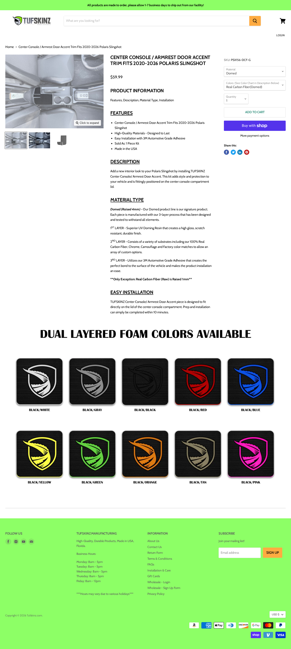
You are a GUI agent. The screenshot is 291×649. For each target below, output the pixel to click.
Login (280, 35)
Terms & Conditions (159, 559)
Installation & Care (159, 570)
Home (9, 47)
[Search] (255, 21)
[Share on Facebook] (226, 152)
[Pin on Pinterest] (246, 152)
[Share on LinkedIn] (239, 152)
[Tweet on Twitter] (233, 152)
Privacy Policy (155, 594)
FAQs (150, 564)
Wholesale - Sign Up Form (163, 588)
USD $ (275, 614)
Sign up (272, 553)
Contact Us (154, 547)
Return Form (155, 553)
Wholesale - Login (158, 582)
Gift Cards (153, 576)
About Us (153, 541)
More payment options (254, 135)
